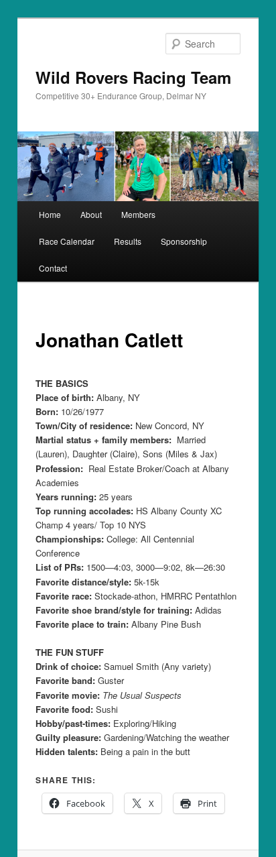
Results (127, 241)
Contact (53, 268)
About (91, 214)
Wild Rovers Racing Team (133, 77)
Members (138, 214)
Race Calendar (66, 241)
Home (50, 214)
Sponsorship (184, 241)
